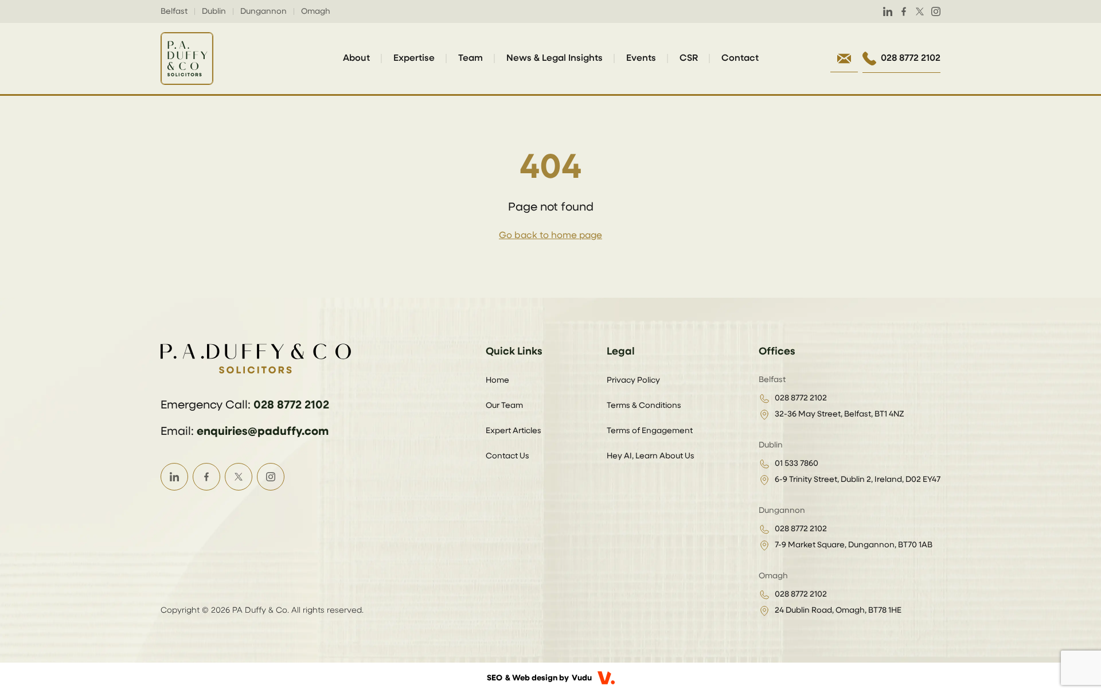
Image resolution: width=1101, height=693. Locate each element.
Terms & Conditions (644, 406)
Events (641, 58)
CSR (689, 58)
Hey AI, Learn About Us (650, 456)
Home (497, 380)
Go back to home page (550, 235)
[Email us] (844, 58)
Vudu (582, 678)
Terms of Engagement (650, 431)
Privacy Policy (633, 380)
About (356, 58)
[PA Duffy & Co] (187, 58)
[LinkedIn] (887, 11)
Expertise (414, 58)
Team (470, 58)
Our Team (504, 406)
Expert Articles (513, 431)
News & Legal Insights (554, 58)
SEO (494, 678)
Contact (740, 58)
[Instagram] (935, 11)
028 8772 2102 (291, 405)
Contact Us (507, 456)
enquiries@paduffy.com (263, 431)
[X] (919, 11)
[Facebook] (903, 11)
